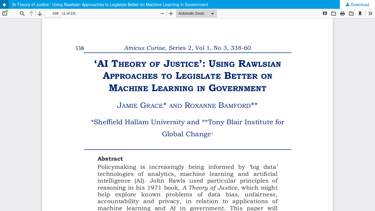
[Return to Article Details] (4, 4)
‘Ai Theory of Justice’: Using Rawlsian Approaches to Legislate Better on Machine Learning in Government (110, 4)
